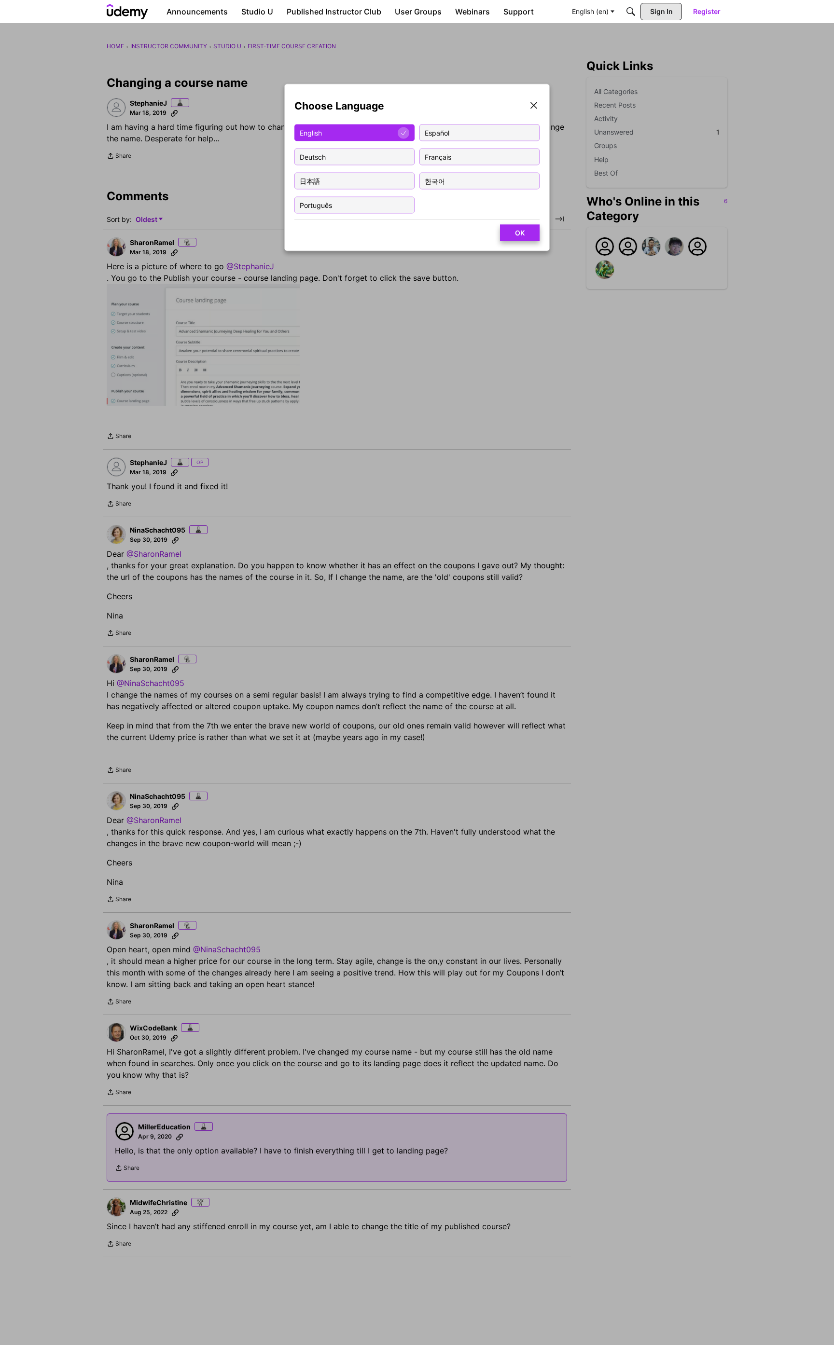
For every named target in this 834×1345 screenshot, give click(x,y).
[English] (127, 11)
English (311, 132)
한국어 (435, 181)
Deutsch (313, 156)
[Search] (630, 11)
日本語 (310, 181)
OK (520, 233)
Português (316, 205)
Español (437, 132)
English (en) (590, 11)
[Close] (534, 106)
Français (438, 156)
